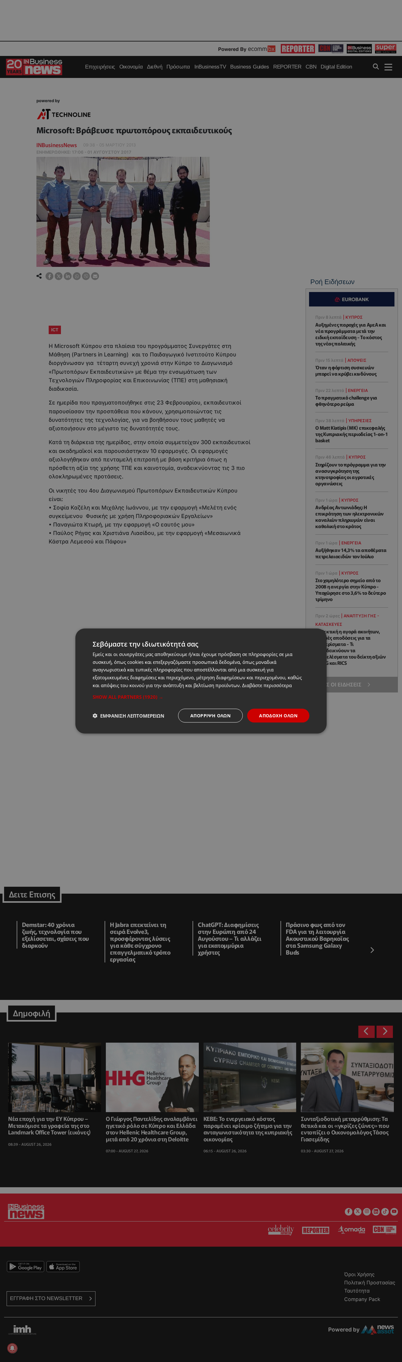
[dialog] (201, 681)
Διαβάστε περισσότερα (267, 685)
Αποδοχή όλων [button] (278, 715)
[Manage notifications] (12, 1348)
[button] (201, 696)
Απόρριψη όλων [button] (210, 715)
